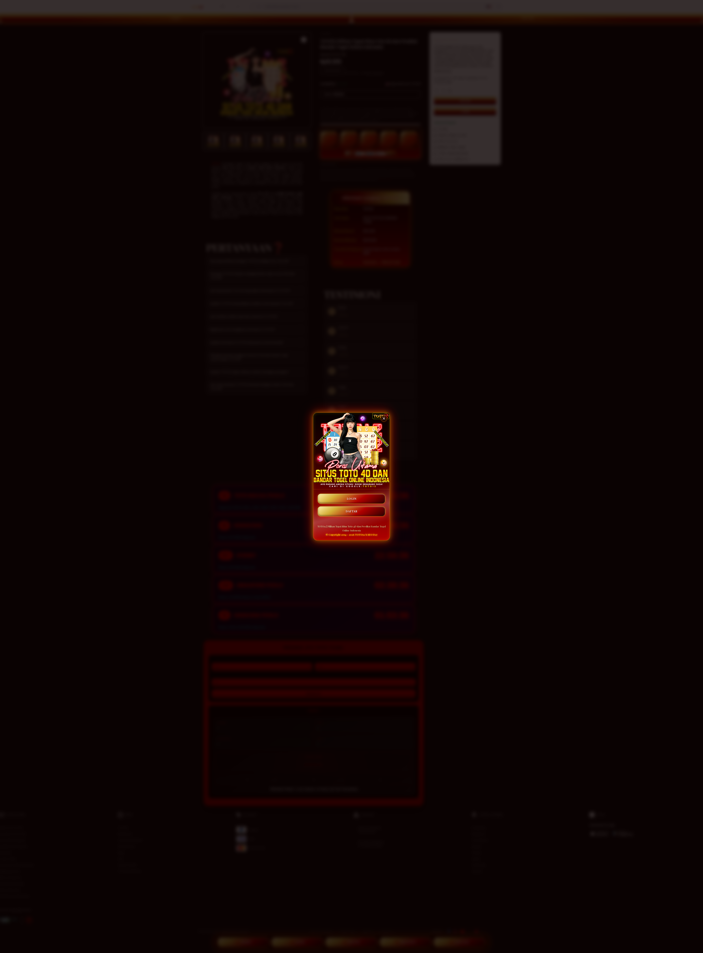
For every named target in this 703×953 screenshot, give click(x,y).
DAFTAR (351, 511)
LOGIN (351, 498)
